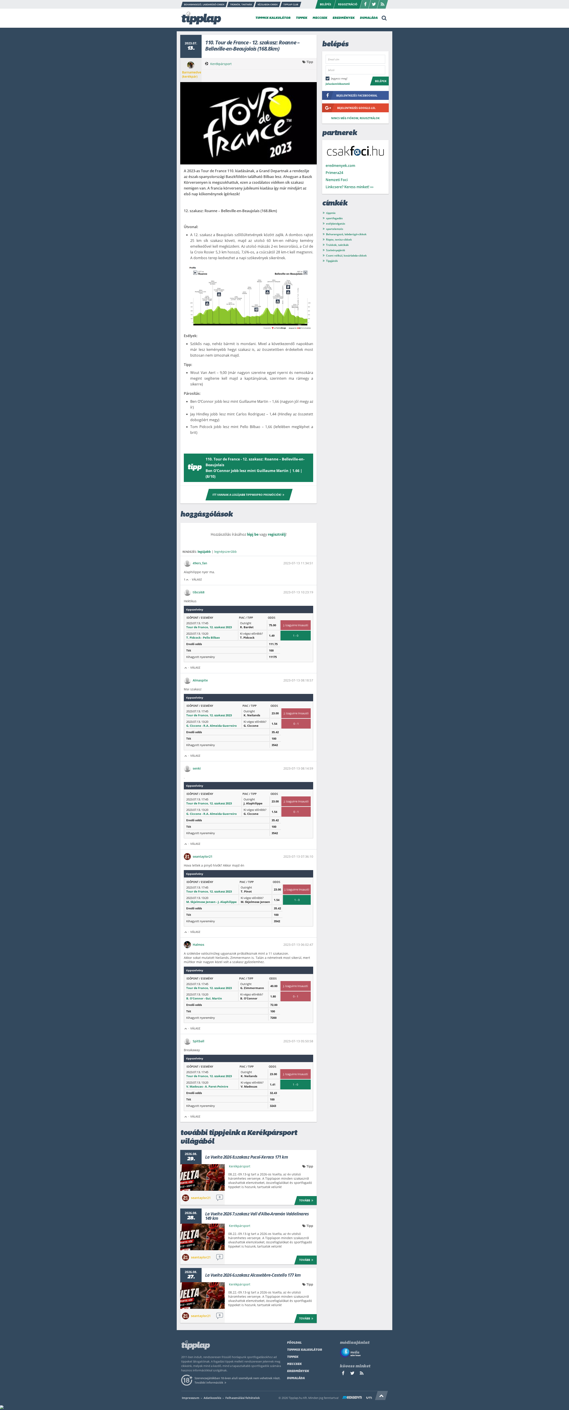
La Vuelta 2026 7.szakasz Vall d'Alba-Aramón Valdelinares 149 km (257, 1216)
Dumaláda (296, 1378)
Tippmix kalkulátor (304, 1350)
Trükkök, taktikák (337, 245)
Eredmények (298, 1371)
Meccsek (294, 1364)
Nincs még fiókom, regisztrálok (355, 118)
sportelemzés (334, 229)
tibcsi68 (198, 592)
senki (197, 768)
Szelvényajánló (335, 250)
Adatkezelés (212, 1398)
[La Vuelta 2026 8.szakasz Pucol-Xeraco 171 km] (202, 1177)
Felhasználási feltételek (242, 1398)
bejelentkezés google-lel (356, 108)
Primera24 (334, 172)
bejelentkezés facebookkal (356, 95)
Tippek (292, 1357)
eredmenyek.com (340, 165)
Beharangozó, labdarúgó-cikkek (346, 234)
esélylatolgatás (335, 223)
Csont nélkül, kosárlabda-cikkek (346, 255)
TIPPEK (301, 18)
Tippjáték (332, 261)
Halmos (198, 944)
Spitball (198, 1041)
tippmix (331, 213)
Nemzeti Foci (337, 179)
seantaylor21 (202, 856)
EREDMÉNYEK (344, 18)
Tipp (310, 62)
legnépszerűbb (225, 551)
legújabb (204, 551)
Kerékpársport (221, 64)
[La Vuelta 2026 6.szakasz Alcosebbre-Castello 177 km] (202, 1295)
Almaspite (200, 680)
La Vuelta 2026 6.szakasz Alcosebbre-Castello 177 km (253, 1275)
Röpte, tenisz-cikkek (339, 239)
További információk (208, 1382)
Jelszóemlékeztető (338, 84)
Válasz (197, 579)
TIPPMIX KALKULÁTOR (273, 18)
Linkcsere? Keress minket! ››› (349, 186)
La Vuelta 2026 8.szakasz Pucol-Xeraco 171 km (246, 1157)
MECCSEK (320, 18)
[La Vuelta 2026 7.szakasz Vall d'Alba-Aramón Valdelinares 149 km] (202, 1237)
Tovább (304, 1200)
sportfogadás (334, 218)
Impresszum (190, 1398)
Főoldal (294, 1343)
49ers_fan (200, 563)
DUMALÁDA (369, 18)
